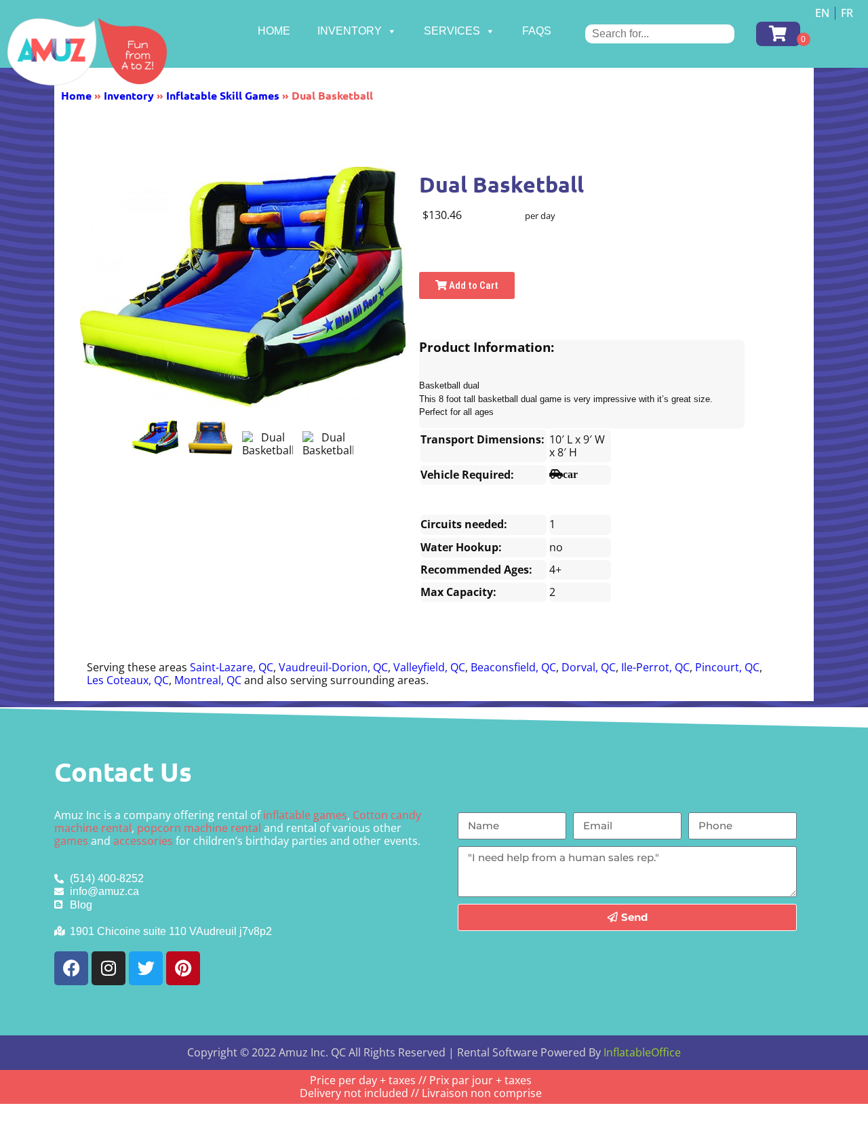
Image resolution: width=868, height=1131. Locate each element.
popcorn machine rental (199, 827)
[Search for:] (659, 33)
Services (452, 31)
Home (274, 31)
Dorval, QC (588, 667)
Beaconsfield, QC (513, 667)
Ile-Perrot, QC (655, 667)
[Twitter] (146, 968)
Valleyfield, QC (429, 667)
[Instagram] (108, 968)
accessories (143, 840)
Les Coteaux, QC (128, 680)
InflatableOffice (642, 1052)
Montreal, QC (207, 680)
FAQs (536, 31)
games (71, 840)
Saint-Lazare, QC (231, 667)
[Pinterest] (183, 968)
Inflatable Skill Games (222, 95)
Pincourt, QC (727, 667)
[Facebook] (71, 968)
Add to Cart (472, 285)
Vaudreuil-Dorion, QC (333, 667)
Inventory (349, 31)
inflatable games (305, 815)
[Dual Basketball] (155, 437)
